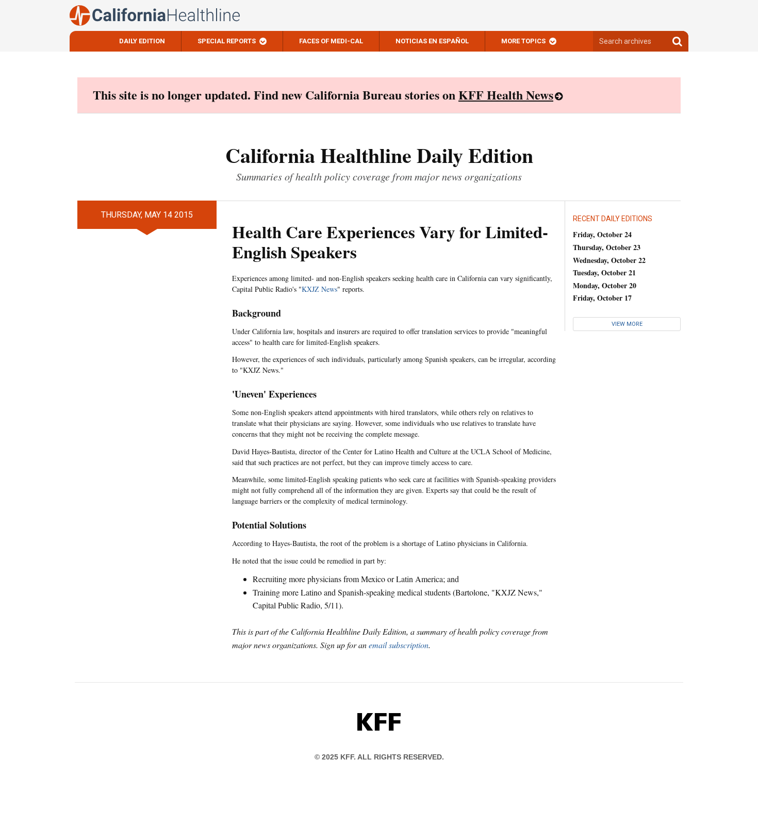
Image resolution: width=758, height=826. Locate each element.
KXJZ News (319, 289)
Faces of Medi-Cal (331, 41)
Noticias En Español (432, 41)
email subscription (399, 644)
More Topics (523, 41)
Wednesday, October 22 (609, 260)
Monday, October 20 (604, 285)
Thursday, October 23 (606, 247)
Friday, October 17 (602, 297)
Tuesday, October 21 (604, 272)
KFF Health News (505, 95)
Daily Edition (142, 41)
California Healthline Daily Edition (379, 155)
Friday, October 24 (602, 234)
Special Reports (226, 41)
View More (627, 324)
